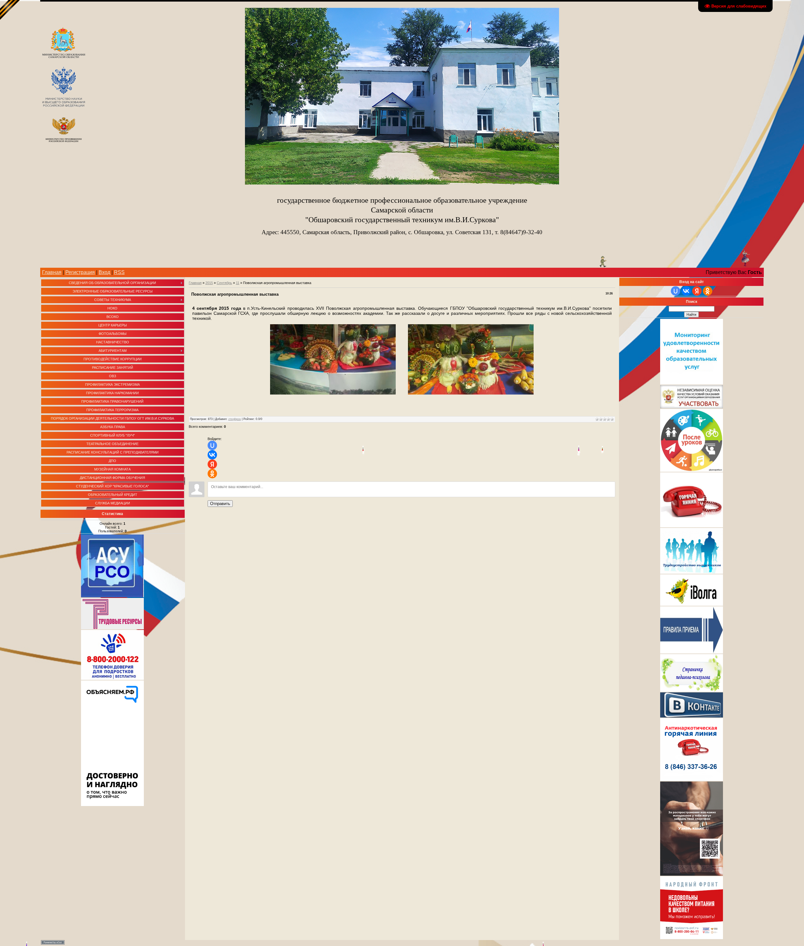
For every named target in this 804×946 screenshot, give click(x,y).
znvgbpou (234, 419)
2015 (209, 283)
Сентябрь (224, 283)
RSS (119, 272)
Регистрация (80, 272)
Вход (104, 272)
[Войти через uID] (212, 445)
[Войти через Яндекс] (212, 464)
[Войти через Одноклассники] (212, 473)
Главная (52, 272)
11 (237, 283)
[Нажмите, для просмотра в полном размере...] (333, 393)
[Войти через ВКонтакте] (212, 455)
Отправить (220, 503)
